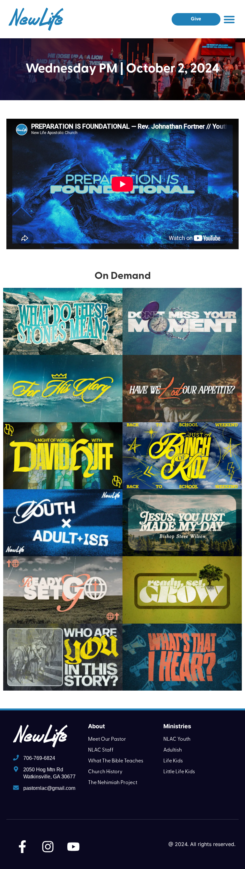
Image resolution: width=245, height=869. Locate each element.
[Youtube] (73, 846)
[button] (229, 19)
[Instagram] (48, 846)
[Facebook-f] (22, 846)
